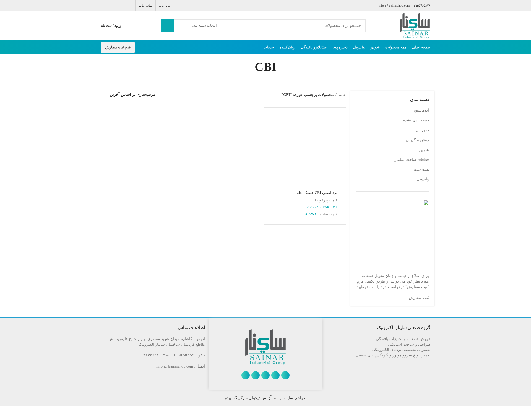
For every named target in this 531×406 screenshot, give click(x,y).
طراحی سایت (294, 398)
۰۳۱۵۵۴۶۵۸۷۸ (421, 5)
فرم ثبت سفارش (118, 47)
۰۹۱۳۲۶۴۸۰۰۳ (153, 355)
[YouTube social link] (110, 5)
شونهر (424, 150)
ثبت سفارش (419, 298)
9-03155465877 (182, 355)
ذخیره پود (421, 130)
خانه (342, 95)
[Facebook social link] (129, 5)
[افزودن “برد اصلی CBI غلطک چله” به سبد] (271, 119)
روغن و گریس (417, 140)
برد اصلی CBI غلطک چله (316, 193)
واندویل (423, 179)
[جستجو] (167, 25)
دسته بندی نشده (416, 120)
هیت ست (421, 169)
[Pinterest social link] (104, 5)
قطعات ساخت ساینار (412, 159)
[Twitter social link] (123, 5)
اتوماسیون (420, 110)
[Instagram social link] (116, 5)
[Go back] (283, 67)
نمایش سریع (271, 132)
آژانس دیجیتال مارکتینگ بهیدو (248, 398)
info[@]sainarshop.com (394, 5)
